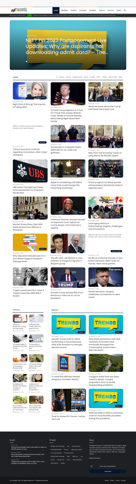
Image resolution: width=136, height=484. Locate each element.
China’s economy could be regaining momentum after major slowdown (30, 152)
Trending (64, 10)
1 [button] (26, 61)
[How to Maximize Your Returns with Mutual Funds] (36, 400)
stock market (54, 463)
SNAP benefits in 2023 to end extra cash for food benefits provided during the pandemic (106, 415)
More (119, 10)
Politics (111, 10)
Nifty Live (75, 456)
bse (68, 446)
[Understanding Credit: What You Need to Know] (36, 319)
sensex (53, 459)
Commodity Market (56, 449)
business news (76, 446)
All (57, 77)
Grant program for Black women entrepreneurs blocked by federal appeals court (105, 185)
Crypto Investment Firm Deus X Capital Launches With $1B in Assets (28, 293)
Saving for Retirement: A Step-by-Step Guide (20, 326)
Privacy (112, 480)
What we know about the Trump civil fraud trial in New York (104, 108)
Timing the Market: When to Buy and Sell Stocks (35, 366)
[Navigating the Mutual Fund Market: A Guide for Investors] (20, 378)
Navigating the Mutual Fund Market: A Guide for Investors (20, 387)
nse (82, 456)
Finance (74, 10)
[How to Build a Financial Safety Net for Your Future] (20, 400)
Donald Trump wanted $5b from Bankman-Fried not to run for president (67, 295)
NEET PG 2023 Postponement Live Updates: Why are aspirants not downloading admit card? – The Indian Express (66, 49)
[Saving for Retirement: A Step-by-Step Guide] (20, 319)
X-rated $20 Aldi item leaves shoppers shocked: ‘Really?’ (66, 378)
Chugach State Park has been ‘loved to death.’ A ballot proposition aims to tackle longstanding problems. (104, 380)
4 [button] (32, 61)
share (68, 459)
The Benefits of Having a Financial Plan (35, 346)
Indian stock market (76, 449)
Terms (117, 480)
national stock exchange (57, 456)
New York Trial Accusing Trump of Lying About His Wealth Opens (104, 154)
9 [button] (42, 61)
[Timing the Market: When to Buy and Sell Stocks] (36, 358)
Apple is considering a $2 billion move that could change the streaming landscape (66, 185)
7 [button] (38, 61)
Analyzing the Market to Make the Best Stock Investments (36, 387)
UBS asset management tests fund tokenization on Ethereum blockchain (28, 190)
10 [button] (44, 61)
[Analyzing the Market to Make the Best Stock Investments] (36, 378)
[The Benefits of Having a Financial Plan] (36, 338)
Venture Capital (112, 77)
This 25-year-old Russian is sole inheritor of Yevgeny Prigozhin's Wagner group (66, 261)
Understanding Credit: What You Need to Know (35, 326)
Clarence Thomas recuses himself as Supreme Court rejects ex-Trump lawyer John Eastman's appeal (68, 223)
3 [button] (30, 61)
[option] (68, 45)
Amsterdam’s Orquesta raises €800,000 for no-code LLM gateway (66, 150)
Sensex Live (60, 459)
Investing (92, 77)
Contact (123, 480)
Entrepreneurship (77, 77)
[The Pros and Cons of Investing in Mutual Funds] (20, 358)
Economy (83, 10)
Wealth (102, 10)
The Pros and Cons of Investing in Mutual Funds (19, 366)
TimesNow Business (41, 480)
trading (63, 463)
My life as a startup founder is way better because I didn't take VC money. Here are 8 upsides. (105, 261)
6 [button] (36, 61)
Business (92, 10)
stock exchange (77, 459)
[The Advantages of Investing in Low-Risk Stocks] (20, 338)
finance (66, 449)
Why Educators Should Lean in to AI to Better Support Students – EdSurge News (29, 258)
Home (56, 10)
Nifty (68, 456)
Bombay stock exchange (57, 446)
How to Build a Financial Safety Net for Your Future (20, 408)
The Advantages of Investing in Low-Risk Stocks (20, 346)
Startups (104, 77)
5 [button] (34, 61)
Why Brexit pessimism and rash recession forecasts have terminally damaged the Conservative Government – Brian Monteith (104, 345)
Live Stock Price (68, 453)
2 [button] (28, 61)
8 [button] (40, 61)
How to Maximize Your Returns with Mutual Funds (35, 408)
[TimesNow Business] (18, 10)
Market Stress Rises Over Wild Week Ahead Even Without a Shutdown (27, 227)
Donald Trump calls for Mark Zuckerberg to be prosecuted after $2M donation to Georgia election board (67, 343)
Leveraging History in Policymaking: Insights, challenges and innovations (105, 226)
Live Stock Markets (56, 453)
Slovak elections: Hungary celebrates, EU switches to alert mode (104, 294)
